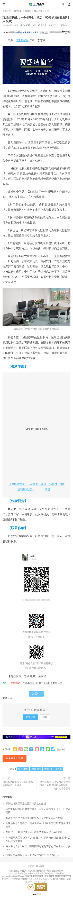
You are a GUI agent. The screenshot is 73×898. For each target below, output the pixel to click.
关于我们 (13, 871)
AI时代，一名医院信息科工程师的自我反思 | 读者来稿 (34, 832)
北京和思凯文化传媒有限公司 (30, 873)
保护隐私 (32, 871)
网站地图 (51, 871)
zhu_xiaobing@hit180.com (13, 876)
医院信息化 (36, 769)
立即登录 (30, 717)
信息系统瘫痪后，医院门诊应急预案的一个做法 (18, 783)
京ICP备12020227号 (34, 876)
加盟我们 (60, 871)
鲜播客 (28, 11)
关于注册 (22, 871)
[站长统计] (36, 894)
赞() (38, 693)
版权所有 (49, 873)
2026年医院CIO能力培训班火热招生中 (42, 683)
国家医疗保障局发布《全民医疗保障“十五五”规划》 (33, 855)
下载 (47, 489)
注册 (45, 717)
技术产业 (38, 11)
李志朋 (59, 769)
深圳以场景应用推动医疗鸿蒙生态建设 (26, 803)
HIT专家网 (36, 4)
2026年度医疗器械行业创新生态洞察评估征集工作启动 (34, 818)
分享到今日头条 (14, 758)
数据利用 (48, 769)
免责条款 (41, 871)
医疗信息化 (23, 769)
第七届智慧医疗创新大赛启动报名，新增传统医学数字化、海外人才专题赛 (55, 785)
